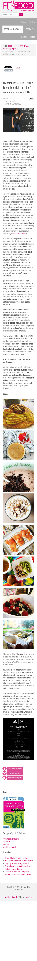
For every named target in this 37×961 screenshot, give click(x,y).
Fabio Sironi (29, 897)
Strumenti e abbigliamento (11, 838)
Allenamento (6, 841)
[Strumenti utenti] (32, 98)
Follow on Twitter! (15, 773)
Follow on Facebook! (15, 769)
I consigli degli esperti (9, 847)
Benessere (6, 844)
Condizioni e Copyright (11, 897)
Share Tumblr (8, 70)
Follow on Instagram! (15, 778)
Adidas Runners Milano (19, 233)
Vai (21, 14)
